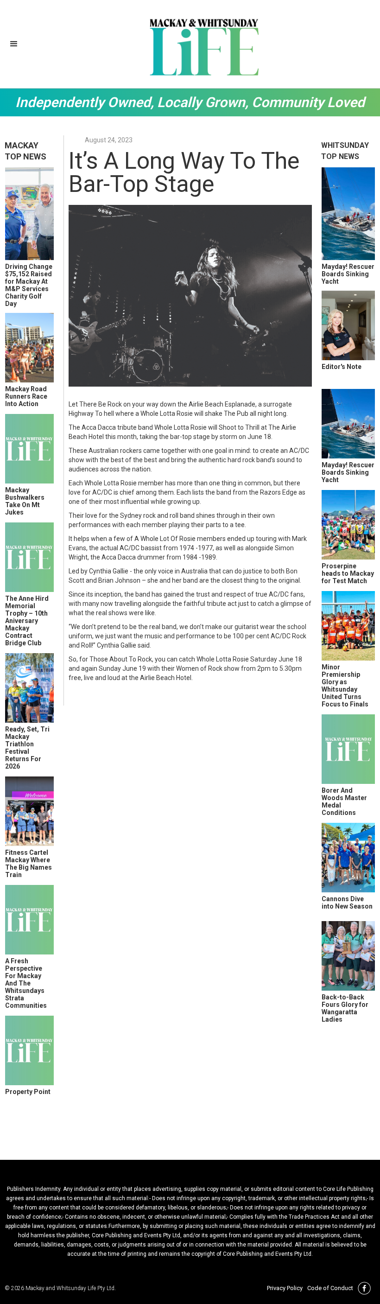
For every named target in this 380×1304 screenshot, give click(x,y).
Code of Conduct (330, 1288)
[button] (14, 44)
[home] (204, 46)
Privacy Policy (285, 1288)
